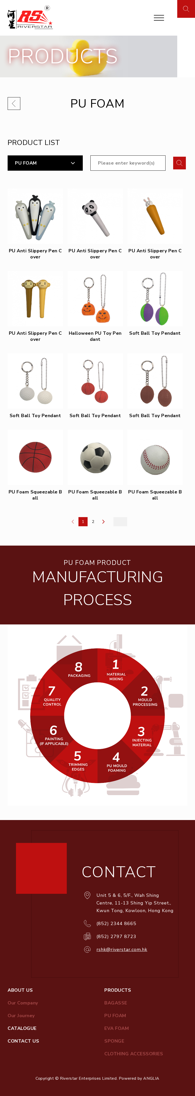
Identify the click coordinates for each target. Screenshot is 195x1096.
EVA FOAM (116, 1028)
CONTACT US (23, 1041)
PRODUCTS (117, 990)
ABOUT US (20, 990)
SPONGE (114, 1041)
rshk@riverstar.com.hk (121, 949)
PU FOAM (26, 163)
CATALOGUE (22, 1028)
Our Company (23, 1003)
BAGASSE (115, 1003)
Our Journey (21, 1016)
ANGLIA (151, 1078)
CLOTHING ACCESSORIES (133, 1054)
